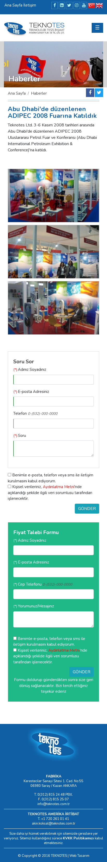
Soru (19, 435)
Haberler (39, 93)
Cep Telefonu (42, 584)
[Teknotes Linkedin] (62, 5)
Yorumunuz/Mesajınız (33, 606)
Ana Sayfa (17, 93)
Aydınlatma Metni (58, 486)
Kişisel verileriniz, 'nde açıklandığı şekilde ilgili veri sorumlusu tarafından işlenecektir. (50, 492)
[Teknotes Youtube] (84, 5)
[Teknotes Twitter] (69, 5)
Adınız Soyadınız (29, 369)
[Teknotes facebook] (90, 92)
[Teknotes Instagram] (76, 5)
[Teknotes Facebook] (54, 5)
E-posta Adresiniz (31, 391)
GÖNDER (87, 508)
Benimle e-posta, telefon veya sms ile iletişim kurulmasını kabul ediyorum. (50, 478)
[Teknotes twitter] (99, 92)
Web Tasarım (79, 855)
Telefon (35, 413)
